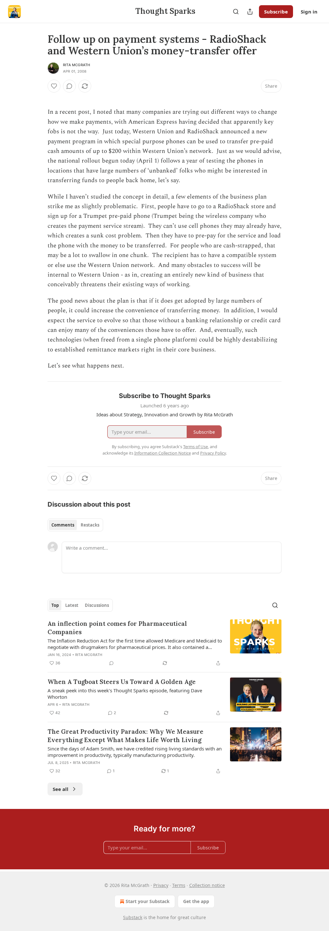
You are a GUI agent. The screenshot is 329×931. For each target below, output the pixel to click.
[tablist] (75, 525)
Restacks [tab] (90, 525)
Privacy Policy (213, 453)
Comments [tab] (62, 525)
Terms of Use (195, 446)
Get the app (196, 901)
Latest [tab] (71, 605)
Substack (132, 917)
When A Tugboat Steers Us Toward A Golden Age (122, 682)
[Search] (235, 11)
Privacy (160, 885)
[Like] (54, 86)
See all (60, 789)
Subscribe (276, 11)
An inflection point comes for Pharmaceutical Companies (117, 628)
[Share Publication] (250, 11)
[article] (164, 643)
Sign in (309, 11)
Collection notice (207, 885)
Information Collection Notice (162, 453)
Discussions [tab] (97, 605)
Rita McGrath (76, 65)
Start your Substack (148, 901)
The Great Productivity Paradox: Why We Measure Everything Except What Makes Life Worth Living (125, 736)
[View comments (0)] (69, 86)
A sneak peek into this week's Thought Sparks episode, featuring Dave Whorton (125, 693)
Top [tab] (55, 605)
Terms (178, 885)
